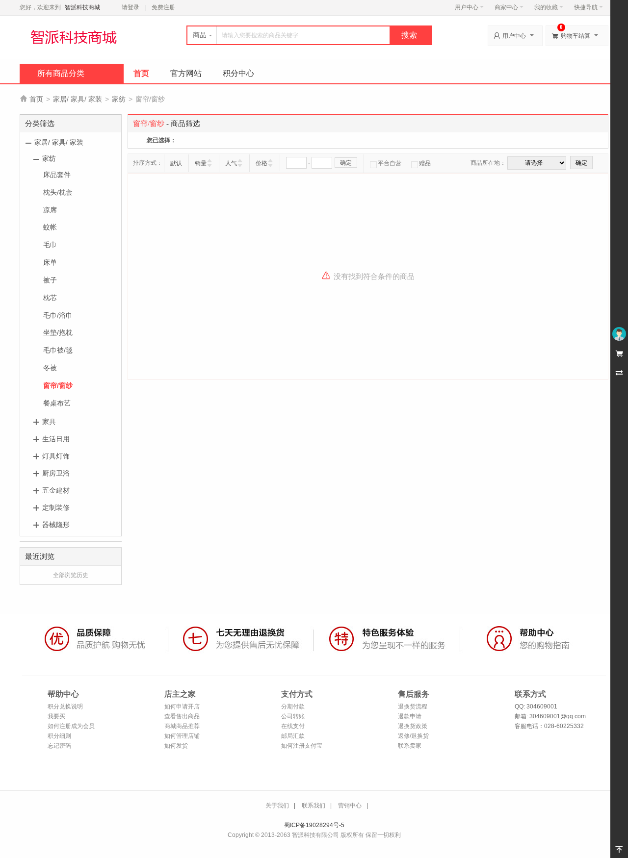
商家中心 (506, 7)
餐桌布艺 (57, 403)
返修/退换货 (413, 735)
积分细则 (59, 735)
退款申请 (409, 716)
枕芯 (50, 298)
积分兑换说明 (65, 706)
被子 (50, 280)
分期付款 (293, 706)
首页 (141, 73)
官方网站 (186, 73)
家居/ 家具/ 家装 (77, 99)
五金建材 (56, 490)
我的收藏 (546, 7)
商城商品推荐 (182, 726)
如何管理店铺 (182, 735)
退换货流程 (412, 706)
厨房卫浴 (56, 473)
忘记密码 (59, 745)
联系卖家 (409, 745)
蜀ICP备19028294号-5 (314, 825)
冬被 (50, 368)
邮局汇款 (293, 735)
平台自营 (389, 163)
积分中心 (238, 73)
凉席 (50, 210)
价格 (261, 163)
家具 (49, 422)
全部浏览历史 (70, 575)
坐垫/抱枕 (58, 332)
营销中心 (350, 805)
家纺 (119, 99)
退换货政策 (412, 726)
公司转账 (293, 716)
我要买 (56, 716)
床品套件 (57, 174)
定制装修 (56, 507)
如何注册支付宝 (301, 745)
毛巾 (50, 245)
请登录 (130, 7)
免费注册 (163, 7)
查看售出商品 (182, 716)
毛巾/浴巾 (58, 315)
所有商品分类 (60, 73)
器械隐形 (56, 525)
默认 (176, 163)
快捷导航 (586, 7)
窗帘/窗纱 (58, 385)
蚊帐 (50, 227)
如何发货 (176, 745)
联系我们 (313, 805)
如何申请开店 (182, 706)
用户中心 (466, 7)
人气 (231, 163)
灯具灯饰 (56, 456)
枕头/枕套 (58, 192)
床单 (50, 262)
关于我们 (277, 805)
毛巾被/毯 (58, 350)
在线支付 (293, 726)
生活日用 (56, 439)
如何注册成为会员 (71, 726)
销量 (201, 163)
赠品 (425, 163)
